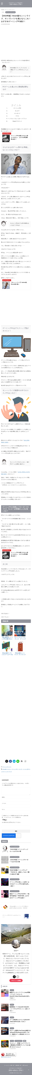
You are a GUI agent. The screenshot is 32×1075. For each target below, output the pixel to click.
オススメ (9, 769)
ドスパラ (20, 769)
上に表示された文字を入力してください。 (12, 822)
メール (4, 803)
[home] (17, 976)
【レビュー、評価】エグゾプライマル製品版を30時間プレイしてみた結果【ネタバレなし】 (20, 1045)
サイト (3, 809)
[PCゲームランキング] (8, 1055)
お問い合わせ (25, 1065)
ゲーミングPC (15, 769)
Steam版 (5, 769)
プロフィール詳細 (16, 980)
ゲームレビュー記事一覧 (9, 1065)
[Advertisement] (16, 41)
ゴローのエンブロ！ (16, 4)
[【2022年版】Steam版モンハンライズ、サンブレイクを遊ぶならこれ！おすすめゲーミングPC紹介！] (14, 761)
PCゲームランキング (6, 1057)
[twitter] (6, 761)
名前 (3, 797)
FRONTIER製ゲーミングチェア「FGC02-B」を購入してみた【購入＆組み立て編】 (19, 872)
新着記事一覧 (18, 1065)
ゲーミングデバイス (7, 766)
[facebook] (10, 761)
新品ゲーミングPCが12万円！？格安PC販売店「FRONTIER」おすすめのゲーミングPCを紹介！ (19, 896)
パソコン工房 (26, 769)
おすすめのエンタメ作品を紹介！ (16, 1068)
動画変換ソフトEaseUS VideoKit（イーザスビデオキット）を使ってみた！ (20, 1008)
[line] (17, 761)
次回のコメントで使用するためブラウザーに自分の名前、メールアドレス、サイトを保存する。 (15, 816)
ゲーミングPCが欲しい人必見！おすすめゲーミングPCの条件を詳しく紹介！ (19, 884)
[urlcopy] (25, 761)
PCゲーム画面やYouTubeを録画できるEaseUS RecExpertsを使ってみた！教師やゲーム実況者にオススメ (20, 1032)
